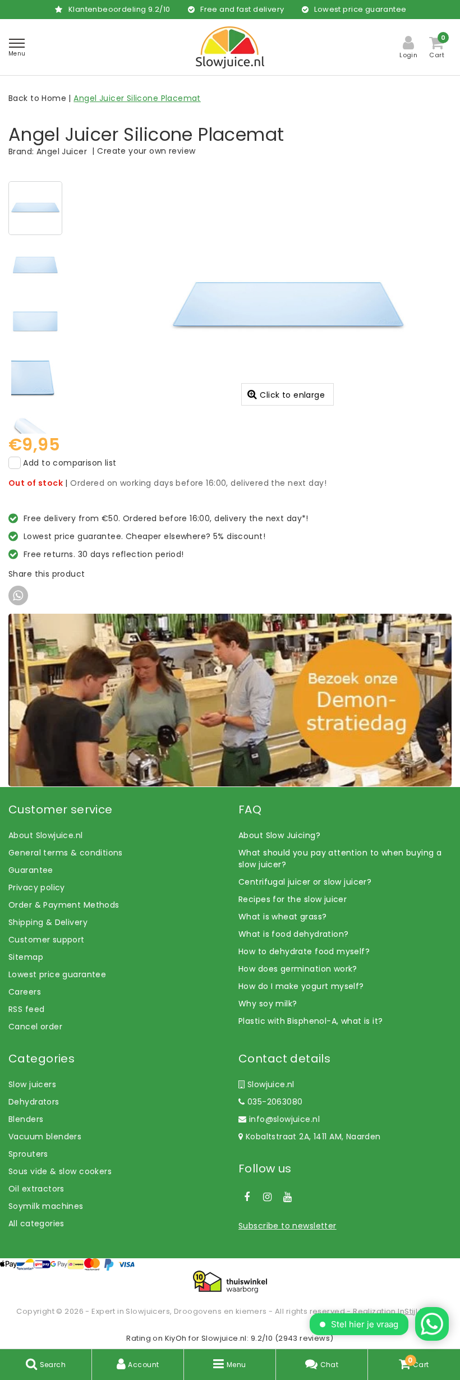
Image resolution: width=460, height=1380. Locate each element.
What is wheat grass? (282, 916)
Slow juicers (32, 1084)
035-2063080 (273, 1101)
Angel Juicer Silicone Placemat (137, 98)
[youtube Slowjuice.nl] (287, 1197)
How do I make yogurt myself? (301, 986)
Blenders (25, 1119)
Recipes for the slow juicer (292, 899)
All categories (36, 1223)
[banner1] (230, 699)
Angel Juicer (61, 151)
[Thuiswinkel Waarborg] (230, 1282)
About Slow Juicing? (279, 835)
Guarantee (30, 870)
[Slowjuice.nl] (230, 47)
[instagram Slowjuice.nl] (267, 1197)
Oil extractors (36, 1188)
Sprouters (28, 1154)
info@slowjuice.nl (284, 1119)
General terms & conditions (65, 852)
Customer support (46, 939)
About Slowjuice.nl (45, 835)
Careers (24, 991)
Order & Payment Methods (63, 904)
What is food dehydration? (293, 934)
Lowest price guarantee (57, 974)
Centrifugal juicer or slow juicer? (304, 881)
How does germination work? (297, 968)
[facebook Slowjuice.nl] (246, 1197)
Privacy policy (36, 887)
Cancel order (35, 1026)
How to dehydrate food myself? (304, 951)
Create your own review (146, 151)
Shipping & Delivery (48, 922)
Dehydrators (33, 1101)
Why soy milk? (267, 1003)
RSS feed (26, 1009)
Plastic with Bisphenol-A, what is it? (310, 1021)
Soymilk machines (46, 1206)
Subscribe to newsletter (287, 1225)
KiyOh (176, 1338)
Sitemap (25, 957)
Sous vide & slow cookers (60, 1171)
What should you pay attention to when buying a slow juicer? (339, 858)
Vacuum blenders (44, 1136)
